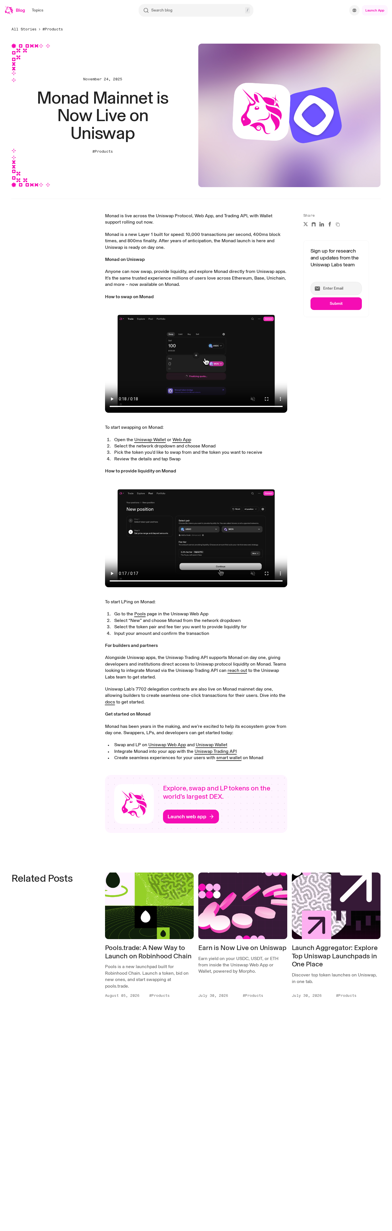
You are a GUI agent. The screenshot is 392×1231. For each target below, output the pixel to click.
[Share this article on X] (305, 224)
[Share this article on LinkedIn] (321, 224)
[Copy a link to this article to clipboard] (337, 224)
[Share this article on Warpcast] (313, 224)
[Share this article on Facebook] (329, 224)
